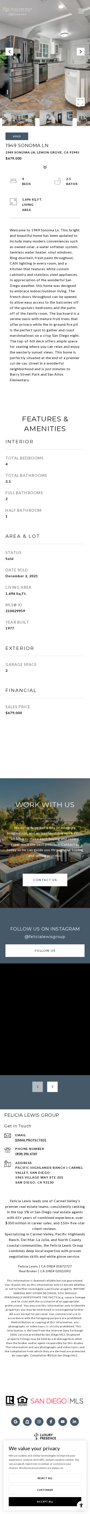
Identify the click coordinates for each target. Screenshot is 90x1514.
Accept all (45, 1501)
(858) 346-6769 (26, 1154)
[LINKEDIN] (74, 1421)
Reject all (45, 1478)
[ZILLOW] (27, 1421)
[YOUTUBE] (62, 1421)
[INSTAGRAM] (39, 1421)
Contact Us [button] (45, 880)
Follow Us (45, 950)
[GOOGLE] (15, 1421)
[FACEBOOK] (51, 1421)
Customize (45, 1489)
